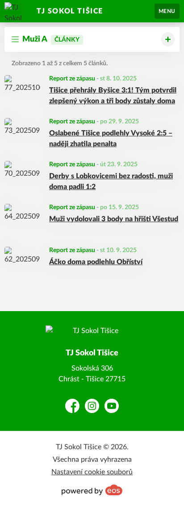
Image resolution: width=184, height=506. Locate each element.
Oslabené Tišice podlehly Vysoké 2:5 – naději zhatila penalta (110, 139)
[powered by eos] (92, 490)
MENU (167, 11)
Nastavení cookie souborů (92, 472)
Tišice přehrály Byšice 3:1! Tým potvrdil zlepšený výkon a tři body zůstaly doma (112, 96)
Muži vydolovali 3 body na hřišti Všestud (113, 219)
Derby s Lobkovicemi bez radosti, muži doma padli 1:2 (111, 181)
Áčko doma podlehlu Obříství (95, 262)
